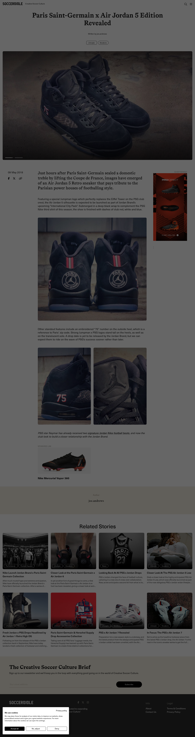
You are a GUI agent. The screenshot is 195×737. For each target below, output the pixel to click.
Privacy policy (61, 710)
